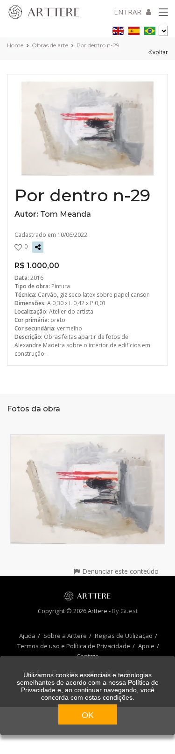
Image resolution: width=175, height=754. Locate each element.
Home (15, 45)
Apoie (146, 646)
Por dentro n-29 (98, 45)
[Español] (134, 29)
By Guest (125, 611)
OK (88, 715)
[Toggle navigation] (163, 12)
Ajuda (27, 635)
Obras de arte (50, 45)
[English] (118, 29)
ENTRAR (127, 11)
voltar (160, 52)
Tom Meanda (65, 214)
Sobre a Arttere (65, 635)
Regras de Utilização (124, 635)
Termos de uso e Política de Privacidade (73, 646)
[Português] (150, 29)
